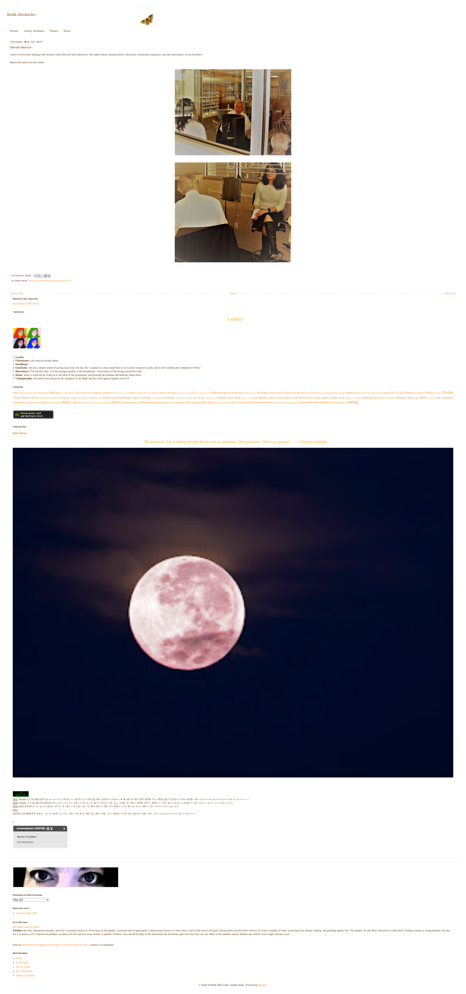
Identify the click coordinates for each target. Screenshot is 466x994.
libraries (401, 397)
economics (157, 398)
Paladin (281, 393)
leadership (390, 398)
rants (233, 402)
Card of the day (83, 392)
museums (56, 402)
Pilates (309, 393)
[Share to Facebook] (46, 276)
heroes (309, 397)
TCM (18, 958)
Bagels (45, 393)
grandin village (276, 397)
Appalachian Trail (28, 393)
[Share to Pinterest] (49, 276)
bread (114, 397)
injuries (358, 398)
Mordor (253, 393)
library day (413, 397)
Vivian (448, 392)
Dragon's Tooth (121, 393)
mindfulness (447, 397)
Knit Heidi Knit (24, 971)
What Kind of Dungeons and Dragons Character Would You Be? (55, 945)
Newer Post (17, 293)
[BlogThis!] (39, 276)
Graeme (162, 392)
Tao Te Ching (397, 392)
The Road (419, 393)
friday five (246, 398)
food (238, 397)
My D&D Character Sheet (26, 927)
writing (352, 402)
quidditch (221, 402)
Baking (54, 392)
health (295, 397)
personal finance (130, 402)
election (180, 398)
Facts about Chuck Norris (26, 303)
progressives (169, 402)
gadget (254, 398)
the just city (66, 280)
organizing (99, 402)
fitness (230, 397)
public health (191, 402)
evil (215, 398)
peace (116, 402)
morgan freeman (34, 402)
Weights (17, 397)
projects (180, 402)
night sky (77, 402)
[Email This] (35, 276)
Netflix (264, 392)
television (270, 402)
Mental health (230, 392)
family (222, 397)
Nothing (273, 393)
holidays (325, 397)
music (66, 402)
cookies (135, 397)
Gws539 (171, 392)
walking (301, 402)
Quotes (350, 392)
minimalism (19, 402)
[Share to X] (42, 276)
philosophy (146, 402)
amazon (85, 398)
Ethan (132, 392)
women (324, 402)
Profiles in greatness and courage (329, 393)
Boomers (70, 393)
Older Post (449, 293)
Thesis (429, 392)
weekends (312, 402)
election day (191, 398)
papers (107, 402)
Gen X (153, 392)
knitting (368, 397)
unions (287, 402)
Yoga (73, 397)
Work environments (49, 398)
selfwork (250, 402)
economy (169, 397)
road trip (241, 402)
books (107, 397)
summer (260, 402)
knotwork (379, 397)
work (332, 402)
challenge (124, 397)
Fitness (54, 31)
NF (258, 392)
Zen (79, 397)
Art (39, 392)
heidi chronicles (21, 14)
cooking (145, 397)
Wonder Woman (30, 397)
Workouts (65, 397)
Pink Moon (20, 433)
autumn (94, 397)
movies (46, 402)
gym (288, 397)
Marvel (208, 393)
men (438, 397)
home (334, 397)
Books (67, 31)
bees (100, 398)
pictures (159, 402)
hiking (317, 397)
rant (227, 402)
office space (88, 402)
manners (431, 398)
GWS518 (146, 393)
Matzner (217, 392)
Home (233, 293)
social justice (52, 280)
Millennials (243, 393)
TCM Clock (22, 962)
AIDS (16, 392)
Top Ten (438, 393)
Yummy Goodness (34, 31)
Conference (108, 392)
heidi (302, 397)
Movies (14, 31)
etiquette (209, 398)
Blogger (263, 985)
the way (279, 402)
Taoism (409, 392)
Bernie (62, 393)
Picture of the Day (295, 392)
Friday (138, 393)
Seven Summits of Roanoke (368, 393)
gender (263, 397)
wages (294, 402)
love (423, 397)
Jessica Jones (181, 393)
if (353, 398)
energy (201, 397)
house (342, 397)
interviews (33, 280)
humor (348, 398)
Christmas (97, 392)
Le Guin (200, 393)
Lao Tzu (191, 392)
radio (42, 280)
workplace (341, 402)
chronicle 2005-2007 (26, 913)
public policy (207, 402)
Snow (386, 392)
